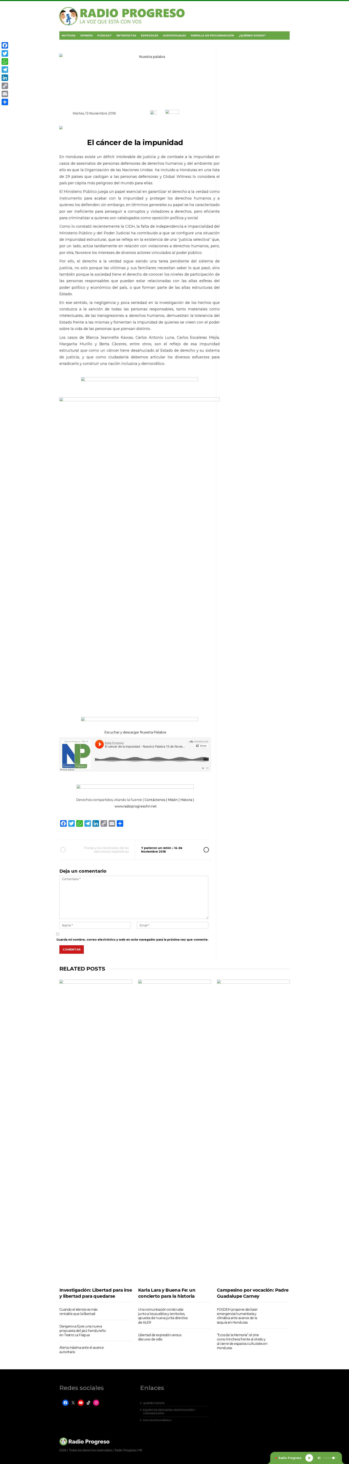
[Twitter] (5, 53)
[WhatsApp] (5, 61)
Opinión (86, 35)
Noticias (68, 35)
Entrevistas (126, 35)
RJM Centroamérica (157, 1420)
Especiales (149, 35)
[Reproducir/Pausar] (309, 1458)
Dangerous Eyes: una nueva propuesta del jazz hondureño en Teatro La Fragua (82, 1330)
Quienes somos (153, 1403)
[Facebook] (5, 45)
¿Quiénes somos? (252, 35)
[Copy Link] (5, 86)
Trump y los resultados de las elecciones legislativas (106, 849)
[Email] (5, 94)
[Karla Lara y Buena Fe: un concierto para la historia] (174, 1131)
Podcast (104, 35)
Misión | (174, 800)
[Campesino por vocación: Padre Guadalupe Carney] (253, 1131)
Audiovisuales (174, 35)
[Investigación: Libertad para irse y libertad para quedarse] (95, 1131)
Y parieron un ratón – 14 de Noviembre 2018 (161, 849)
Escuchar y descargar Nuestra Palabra (135, 732)
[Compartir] (5, 102)
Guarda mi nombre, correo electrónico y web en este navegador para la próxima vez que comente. (132, 939)
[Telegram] (5, 70)
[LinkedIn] (5, 78)
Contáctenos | (156, 800)
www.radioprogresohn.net (136, 806)
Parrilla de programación (212, 35)
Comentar (72, 949)
